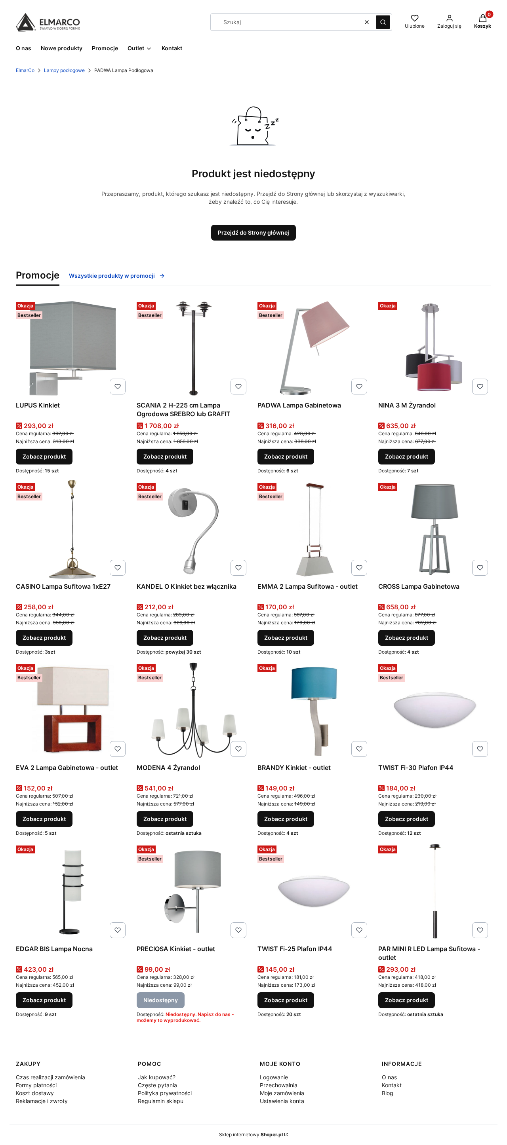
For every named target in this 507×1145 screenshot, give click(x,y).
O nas (389, 1077)
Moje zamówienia (282, 1093)
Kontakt (392, 1085)
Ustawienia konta (282, 1101)
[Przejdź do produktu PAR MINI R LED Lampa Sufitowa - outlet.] (434, 891)
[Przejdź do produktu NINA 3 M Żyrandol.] (434, 348)
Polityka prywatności (165, 1093)
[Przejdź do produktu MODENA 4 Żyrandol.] (193, 710)
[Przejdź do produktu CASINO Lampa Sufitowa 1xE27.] (72, 529)
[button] (383, 22)
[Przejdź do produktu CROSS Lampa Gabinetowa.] (434, 529)
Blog (387, 1093)
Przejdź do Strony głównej (253, 232)
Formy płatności (36, 1085)
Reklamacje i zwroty (42, 1101)
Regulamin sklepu (160, 1101)
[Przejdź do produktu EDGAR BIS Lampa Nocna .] (72, 891)
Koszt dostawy (35, 1093)
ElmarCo (25, 70)
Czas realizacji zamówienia (50, 1077)
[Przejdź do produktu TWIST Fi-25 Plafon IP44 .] (313, 891)
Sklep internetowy (251, 1134)
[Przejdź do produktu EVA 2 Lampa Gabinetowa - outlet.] (72, 710)
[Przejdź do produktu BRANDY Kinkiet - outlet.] (313, 710)
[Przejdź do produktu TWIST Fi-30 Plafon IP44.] (434, 710)
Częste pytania (157, 1085)
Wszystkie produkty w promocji (112, 275)
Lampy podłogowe (64, 70)
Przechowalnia (278, 1085)
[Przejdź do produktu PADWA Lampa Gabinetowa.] (313, 348)
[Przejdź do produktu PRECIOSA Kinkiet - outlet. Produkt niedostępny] (193, 891)
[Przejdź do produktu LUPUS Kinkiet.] (72, 348)
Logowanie (274, 1077)
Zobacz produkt (44, 456)
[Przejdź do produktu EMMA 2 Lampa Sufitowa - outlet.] (313, 529)
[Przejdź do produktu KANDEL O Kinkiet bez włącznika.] (193, 529)
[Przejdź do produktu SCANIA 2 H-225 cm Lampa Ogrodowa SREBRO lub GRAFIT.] (193, 348)
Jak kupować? (156, 1077)
